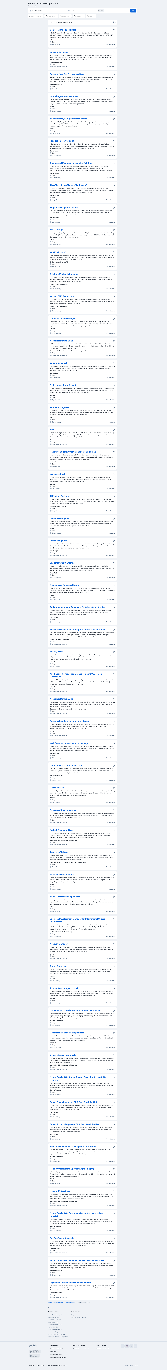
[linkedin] (135, 1346)
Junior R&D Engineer (60, 518)
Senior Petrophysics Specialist (65, 896)
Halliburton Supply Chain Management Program (73, 452)
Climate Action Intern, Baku (63, 1055)
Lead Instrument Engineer (62, 563)
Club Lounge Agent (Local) (63, 385)
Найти (133, 11)
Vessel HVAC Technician (62, 296)
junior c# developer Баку (54, 1319)
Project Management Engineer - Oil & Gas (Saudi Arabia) (77, 607)
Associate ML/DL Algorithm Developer (68, 118)
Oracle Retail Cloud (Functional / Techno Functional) (75, 1010)
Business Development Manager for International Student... (79, 629)
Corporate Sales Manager (62, 318)
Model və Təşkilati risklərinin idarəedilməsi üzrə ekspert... (77, 1260)
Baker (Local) (56, 651)
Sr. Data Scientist (58, 363)
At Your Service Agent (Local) (64, 988)
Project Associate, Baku (61, 830)
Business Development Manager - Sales (69, 721)
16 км (100, 11)
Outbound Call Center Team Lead (66, 765)
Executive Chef (57, 474)
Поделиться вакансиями (81, 1349)
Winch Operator (57, 252)
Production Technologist (62, 141)
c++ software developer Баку (56, 1315)
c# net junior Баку (53, 1332)
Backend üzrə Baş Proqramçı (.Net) (67, 74)
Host (52, 429)
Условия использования (36, 1365)
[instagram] (127, 1346)
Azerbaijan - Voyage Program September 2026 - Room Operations (76, 675)
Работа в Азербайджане (58, 1357)
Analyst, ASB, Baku (59, 852)
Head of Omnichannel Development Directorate (73, 1146)
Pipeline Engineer (58, 540)
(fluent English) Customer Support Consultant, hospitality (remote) (78, 1078)
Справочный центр (56, 1354)
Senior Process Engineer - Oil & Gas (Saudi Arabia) (74, 1124)
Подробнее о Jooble (56, 1349)
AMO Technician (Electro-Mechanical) (68, 185)
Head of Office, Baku (60, 1191)
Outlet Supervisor (58, 966)
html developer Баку (53, 1327)
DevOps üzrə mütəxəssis (62, 1238)
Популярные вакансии (77, 1315)
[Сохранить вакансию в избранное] (114, 30)
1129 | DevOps (56, 229)
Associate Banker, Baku (61, 340)
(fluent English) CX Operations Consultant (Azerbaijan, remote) (76, 1214)
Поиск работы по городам (78, 1317)
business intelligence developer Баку (58, 1336)
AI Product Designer (59, 496)
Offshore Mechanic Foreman (64, 274)
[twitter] (131, 1346)
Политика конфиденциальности (57, 1365)
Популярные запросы (103, 1349)
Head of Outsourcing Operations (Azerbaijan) (72, 1169)
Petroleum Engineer (59, 407)
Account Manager (58, 944)
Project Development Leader (64, 207)
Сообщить (111, 44)
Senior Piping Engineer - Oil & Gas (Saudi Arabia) (73, 1102)
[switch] (114, 22)
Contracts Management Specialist (67, 1032)
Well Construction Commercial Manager (69, 743)
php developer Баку (53, 1322)
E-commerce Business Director (65, 585)
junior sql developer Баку (54, 1324)
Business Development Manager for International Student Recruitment (78, 920)
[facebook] (123, 1346)
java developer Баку (53, 1317)
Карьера (53, 1351)
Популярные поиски (54, 1308)
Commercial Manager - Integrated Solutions (71, 163)
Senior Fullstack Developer (63, 30)
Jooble (136, 1366)
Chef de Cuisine (58, 787)
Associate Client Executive (63, 810)
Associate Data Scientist (62, 874)
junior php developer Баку (55, 1329)
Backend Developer (59, 52)
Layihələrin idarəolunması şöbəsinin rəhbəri (71, 1282)
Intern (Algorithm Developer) (64, 96)
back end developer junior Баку (56, 1334)
